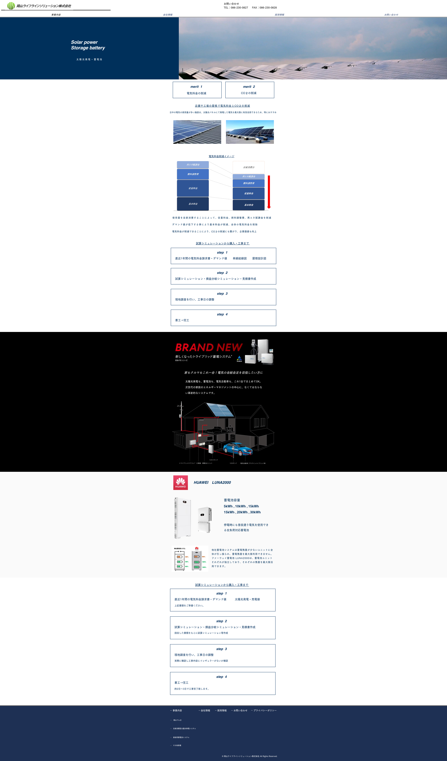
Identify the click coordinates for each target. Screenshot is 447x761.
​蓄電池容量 (232, 500)
